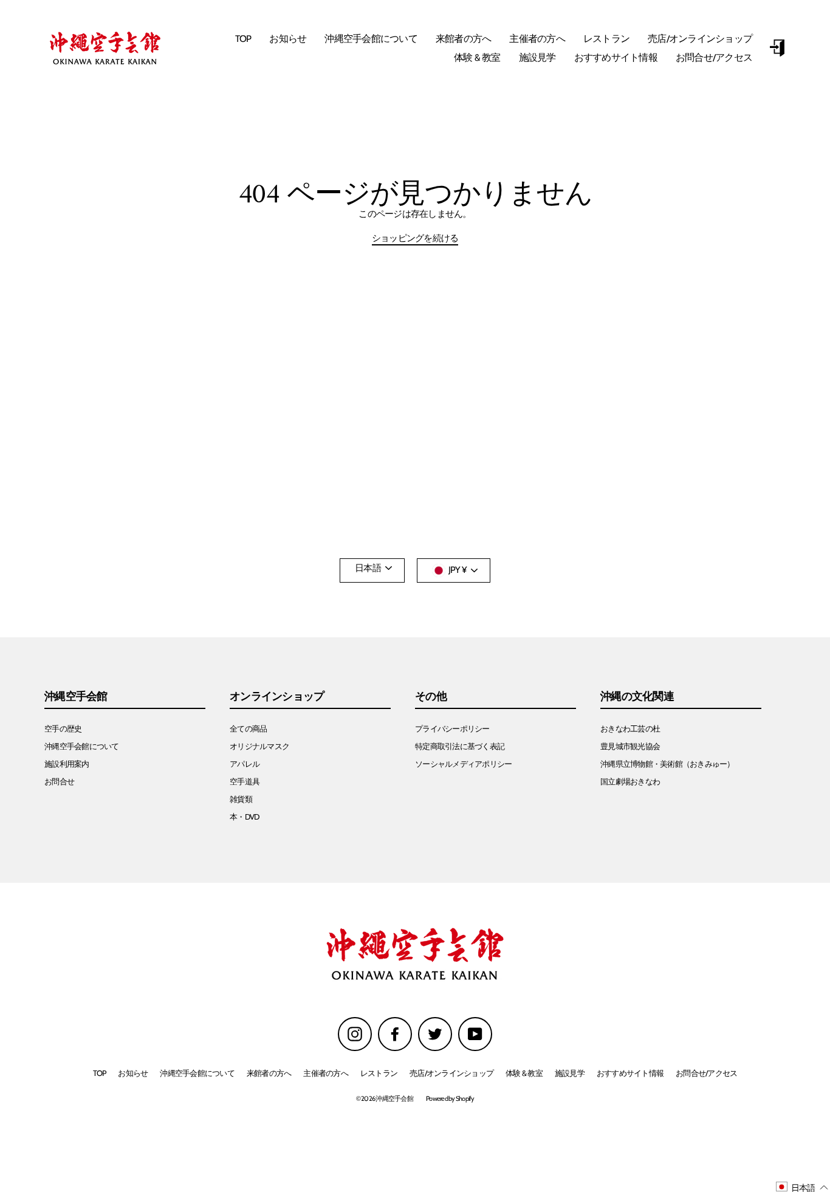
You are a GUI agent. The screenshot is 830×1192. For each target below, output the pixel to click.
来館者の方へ (464, 38)
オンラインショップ (277, 697)
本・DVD (244, 817)
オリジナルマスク (259, 746)
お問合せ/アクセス (714, 57)
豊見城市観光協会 (630, 746)
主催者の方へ (537, 38)
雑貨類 (241, 799)
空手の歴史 (62, 729)
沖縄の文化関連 (637, 697)
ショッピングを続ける (415, 239)
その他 (431, 697)
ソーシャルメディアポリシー (463, 764)
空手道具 (244, 782)
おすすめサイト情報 (615, 57)
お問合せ (59, 782)
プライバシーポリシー (452, 729)
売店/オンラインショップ (700, 38)
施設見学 (537, 57)
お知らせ (287, 38)
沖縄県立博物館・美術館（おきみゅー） (667, 764)
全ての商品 (248, 729)
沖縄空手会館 (76, 697)
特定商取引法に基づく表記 (459, 746)
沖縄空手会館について (370, 38)
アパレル (244, 764)
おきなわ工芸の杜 (630, 729)
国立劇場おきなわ (630, 782)
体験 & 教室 (477, 57)
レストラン (606, 38)
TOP (243, 38)
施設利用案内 (66, 764)
